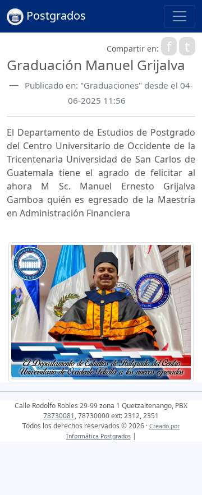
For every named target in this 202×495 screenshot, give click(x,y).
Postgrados (55, 15)
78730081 (59, 415)
